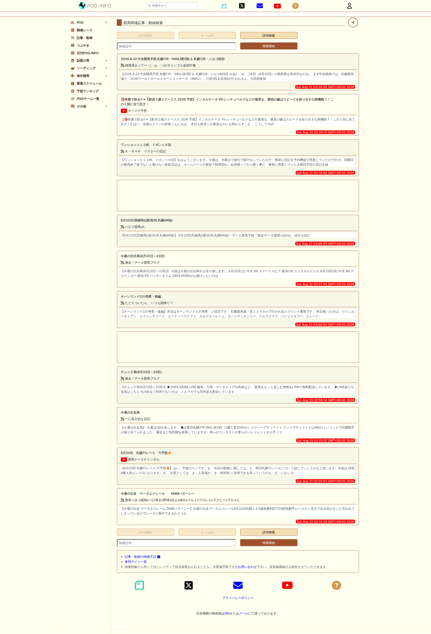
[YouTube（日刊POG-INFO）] (277, 6)
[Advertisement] (238, 195)
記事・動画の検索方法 (141, 556)
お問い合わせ (247, 567)
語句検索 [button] (268, 35)
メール (243, 613)
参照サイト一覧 (136, 561)
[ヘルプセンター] (295, 6)
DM (226, 613)
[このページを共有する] (353, 22)
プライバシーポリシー (238, 598)
